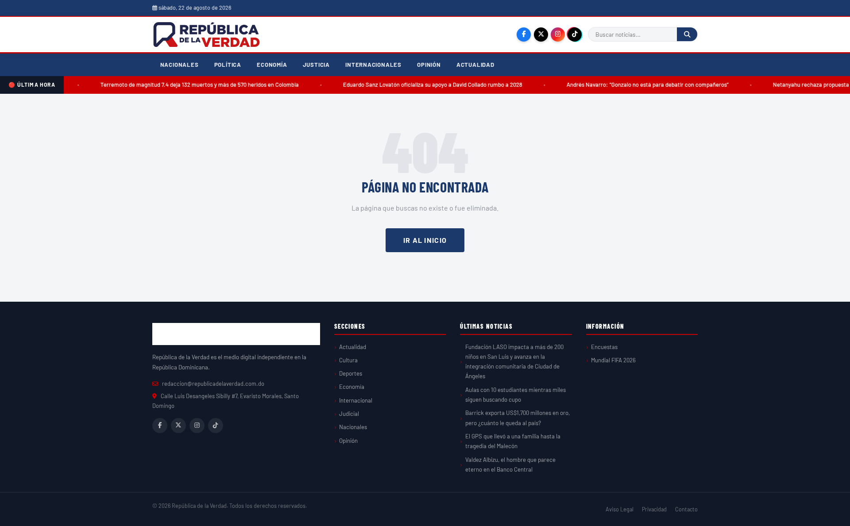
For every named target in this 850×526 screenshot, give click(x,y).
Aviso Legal (620, 509)
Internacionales (373, 64)
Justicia (316, 64)
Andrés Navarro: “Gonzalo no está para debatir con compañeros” (640, 84)
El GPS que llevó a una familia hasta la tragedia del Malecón (512, 441)
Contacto (686, 509)
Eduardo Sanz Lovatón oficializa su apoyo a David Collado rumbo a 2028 (425, 84)
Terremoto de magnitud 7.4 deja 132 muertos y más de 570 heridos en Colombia (192, 84)
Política (227, 64)
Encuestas (604, 346)
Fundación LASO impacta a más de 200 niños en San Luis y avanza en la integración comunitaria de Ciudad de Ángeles (514, 361)
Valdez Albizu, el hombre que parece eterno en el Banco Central (510, 464)
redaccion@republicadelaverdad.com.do (213, 383)
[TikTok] (575, 34)
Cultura (348, 360)
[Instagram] (558, 34)
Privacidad (654, 509)
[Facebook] (524, 34)
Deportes (350, 373)
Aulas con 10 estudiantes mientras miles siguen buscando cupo (515, 394)
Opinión (429, 64)
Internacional (355, 400)
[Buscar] (687, 34)
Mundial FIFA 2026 (613, 360)
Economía (272, 64)
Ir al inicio (425, 240)
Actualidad (475, 64)
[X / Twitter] (541, 34)
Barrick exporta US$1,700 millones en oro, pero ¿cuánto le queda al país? (517, 417)
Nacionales (179, 64)
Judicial (349, 413)
